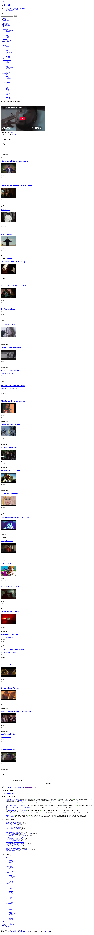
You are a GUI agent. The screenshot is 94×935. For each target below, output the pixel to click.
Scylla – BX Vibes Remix (11, 851)
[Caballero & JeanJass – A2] (8, 505)
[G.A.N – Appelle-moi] (8, 676)
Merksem (11, 861)
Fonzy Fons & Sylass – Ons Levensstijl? (15, 842)
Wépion (10, 884)
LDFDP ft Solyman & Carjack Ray (13, 262)
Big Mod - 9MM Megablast (10, 470)
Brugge (10, 904)
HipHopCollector (30, 787)
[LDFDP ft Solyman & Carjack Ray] (8, 273)
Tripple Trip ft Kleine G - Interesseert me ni (16, 185)
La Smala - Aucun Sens (9, 447)
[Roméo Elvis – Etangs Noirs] (8, 598)
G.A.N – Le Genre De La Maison (12, 649)
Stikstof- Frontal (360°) (11, 834)
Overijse (10, 900)
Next (7, 104)
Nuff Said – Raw (9, 847)
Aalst (10, 887)
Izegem (10, 909)
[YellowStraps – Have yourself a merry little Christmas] (8, 413)
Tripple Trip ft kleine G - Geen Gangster (15, 161)
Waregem (11, 918)
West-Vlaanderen (10, 903)
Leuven (10, 899)
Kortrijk (10, 912)
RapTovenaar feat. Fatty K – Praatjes (14, 823)
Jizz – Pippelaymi (10, 850)
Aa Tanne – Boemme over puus (13, 827)
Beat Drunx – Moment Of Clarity (13, 845)
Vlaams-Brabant (9, 896)
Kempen (11, 878)
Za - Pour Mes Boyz (8, 309)
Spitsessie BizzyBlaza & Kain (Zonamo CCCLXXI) (17, 807)
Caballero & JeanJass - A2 (10, 493)
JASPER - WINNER (8, 324)
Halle (10, 898)
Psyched (22, 930)
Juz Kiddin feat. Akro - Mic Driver (13, 386)
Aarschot (11, 897)
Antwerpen (8, 857)
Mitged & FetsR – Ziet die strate (13, 826)
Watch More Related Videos (7, 771)
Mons (10, 868)
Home (4, 921)
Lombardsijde (12, 913)
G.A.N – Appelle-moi (8, 665)
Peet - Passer (5, 210)
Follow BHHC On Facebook (12, 10)
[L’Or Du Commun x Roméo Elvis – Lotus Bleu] (8, 529)
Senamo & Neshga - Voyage (10, 611)
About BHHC (6, 926)
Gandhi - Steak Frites (8, 734)
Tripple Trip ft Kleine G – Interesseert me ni (15, 800)
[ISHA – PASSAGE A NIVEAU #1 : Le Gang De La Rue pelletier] (8, 723)
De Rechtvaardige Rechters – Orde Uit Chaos (16, 810)
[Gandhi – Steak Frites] (6, 737)
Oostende (11, 914)
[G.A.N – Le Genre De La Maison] (8, 652)
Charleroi (11, 867)
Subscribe (48, 783)
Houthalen (11, 877)
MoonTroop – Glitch (10, 815)
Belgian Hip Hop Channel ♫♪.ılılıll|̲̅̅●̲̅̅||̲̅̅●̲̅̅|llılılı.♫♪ (18, 931)
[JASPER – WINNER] (8, 336)
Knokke (10, 910)
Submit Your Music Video (9, 1)
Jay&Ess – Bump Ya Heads (12, 822)
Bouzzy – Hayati (9, 816)
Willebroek (11, 863)
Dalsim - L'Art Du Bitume (10, 370)
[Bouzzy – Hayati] (8, 246)
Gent (10, 889)
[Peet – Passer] (8, 221)
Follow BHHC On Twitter (12, 9)
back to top (3, 933)
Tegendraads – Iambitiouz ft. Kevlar (14, 805)
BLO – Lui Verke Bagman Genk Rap (14, 838)
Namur (7, 883)
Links (4, 925)
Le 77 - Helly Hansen (8, 564)
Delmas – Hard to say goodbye (13, 828)
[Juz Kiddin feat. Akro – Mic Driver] (9, 388)
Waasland (11, 893)
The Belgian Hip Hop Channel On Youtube (15, 8)
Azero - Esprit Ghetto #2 (9, 634)
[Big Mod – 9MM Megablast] (8, 482)
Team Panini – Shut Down (12, 844)
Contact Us (5, 927)
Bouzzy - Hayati (6, 234)
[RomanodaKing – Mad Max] (8, 700)
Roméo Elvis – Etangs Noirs (10, 587)
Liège (7, 870)
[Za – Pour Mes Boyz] (6, 311)
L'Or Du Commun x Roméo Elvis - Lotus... (16, 518)
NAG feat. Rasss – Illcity (11, 824)
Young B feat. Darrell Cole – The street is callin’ (16, 835)
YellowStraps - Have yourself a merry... (14, 401)
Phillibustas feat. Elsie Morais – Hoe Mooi (15, 843)
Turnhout (11, 862)
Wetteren (11, 894)
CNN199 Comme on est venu (11, 347)
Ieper (10, 908)
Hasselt (10, 875)
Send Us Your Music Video (9, 924)
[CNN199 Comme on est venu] (8, 359)
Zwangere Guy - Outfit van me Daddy (14, 286)
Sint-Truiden (11, 882)
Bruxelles (14, 134)
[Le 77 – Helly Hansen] (8, 575)
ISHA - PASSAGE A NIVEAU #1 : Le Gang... (16, 711)
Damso (11, 132)
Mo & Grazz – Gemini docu (12, 830)
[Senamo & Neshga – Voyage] (8, 623)
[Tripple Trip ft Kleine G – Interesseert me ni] (8, 197)
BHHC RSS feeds (10, 12)
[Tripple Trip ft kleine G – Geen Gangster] (8, 173)
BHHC (6, 5)
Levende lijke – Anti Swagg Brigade (14, 802)
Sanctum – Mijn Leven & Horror (13, 839)
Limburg (8, 872)
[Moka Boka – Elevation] (8, 761)
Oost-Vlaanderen (9, 886)
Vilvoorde (11, 902)
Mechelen (11, 860)
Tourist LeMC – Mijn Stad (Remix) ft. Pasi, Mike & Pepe (18, 833)
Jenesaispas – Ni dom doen (12, 799)
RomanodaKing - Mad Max (10, 688)
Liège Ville (11, 871)
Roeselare (11, 915)
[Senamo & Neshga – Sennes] (8, 436)
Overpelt (11, 881)
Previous (3, 104)
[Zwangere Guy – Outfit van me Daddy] (8, 297)
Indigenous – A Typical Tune (12, 829)
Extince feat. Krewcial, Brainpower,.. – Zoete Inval (17, 849)
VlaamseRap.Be (14, 930)
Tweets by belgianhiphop (8, 793)
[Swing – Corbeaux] (8, 552)
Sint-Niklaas (11, 892)
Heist (10, 907)
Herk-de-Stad (12, 876)
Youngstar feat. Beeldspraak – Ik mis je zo (15, 837)
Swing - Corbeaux (7, 541)
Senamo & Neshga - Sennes (10, 424)
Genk (10, 873)
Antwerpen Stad (12, 859)
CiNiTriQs (47, 931)
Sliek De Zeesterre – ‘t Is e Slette (13, 832)
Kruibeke (11, 891)
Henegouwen (9, 866)
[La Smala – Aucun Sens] (8, 459)
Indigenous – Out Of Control (12, 840)
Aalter (10, 888)
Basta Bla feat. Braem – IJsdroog (13, 848)
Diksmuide (11, 905)
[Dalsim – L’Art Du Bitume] (7, 373)
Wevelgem (11, 919)
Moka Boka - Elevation (9, 749)
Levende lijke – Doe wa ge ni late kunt (14, 812)
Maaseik (10, 880)
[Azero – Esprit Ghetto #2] (7, 637)
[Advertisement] (26, 149)
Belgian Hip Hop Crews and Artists (11, 923)
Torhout (10, 917)
